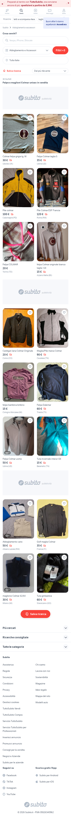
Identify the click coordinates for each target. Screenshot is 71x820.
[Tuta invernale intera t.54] (52, 442)
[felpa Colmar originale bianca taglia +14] (52, 249)
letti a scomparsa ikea (24, 19)
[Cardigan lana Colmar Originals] (18, 334)
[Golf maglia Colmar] (52, 525)
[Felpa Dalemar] (52, 388)
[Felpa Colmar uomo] (18, 442)
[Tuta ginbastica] (52, 579)
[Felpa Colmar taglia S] (52, 139)
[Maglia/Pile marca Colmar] (52, 334)
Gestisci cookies (11, 702)
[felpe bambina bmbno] (18, 388)
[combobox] (37, 40)
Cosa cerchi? (10, 33)
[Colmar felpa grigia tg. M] (18, 139)
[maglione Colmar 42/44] (18, 579)
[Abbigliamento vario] (18, 525)
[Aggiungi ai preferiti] (30, 118)
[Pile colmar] (18, 193)
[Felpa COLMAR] (18, 249)
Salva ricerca (14, 70)
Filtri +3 (60, 50)
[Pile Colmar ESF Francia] (52, 193)
